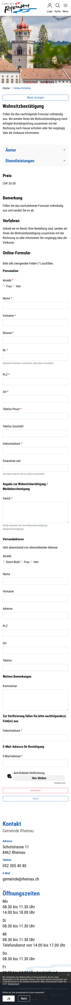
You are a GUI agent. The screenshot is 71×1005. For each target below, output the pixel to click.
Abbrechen (35, 790)
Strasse (8, 333)
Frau (9, 286)
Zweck (8, 498)
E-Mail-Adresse (13, 756)
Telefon (7, 660)
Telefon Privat (12, 409)
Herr (18, 286)
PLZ (6, 374)
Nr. (5, 350)
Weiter (35, 798)
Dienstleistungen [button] (20, 160)
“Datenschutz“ (13, 984)
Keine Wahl (13, 562)
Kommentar (10, 686)
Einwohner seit (12, 461)
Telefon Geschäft (13, 426)
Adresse (7, 608)
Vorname (9, 315)
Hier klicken (39, 778)
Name (7, 298)
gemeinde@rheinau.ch (21, 879)
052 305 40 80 (14, 865)
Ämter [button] (11, 150)
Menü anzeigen (35, 97)
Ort (5, 392)
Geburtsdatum (12, 443)
